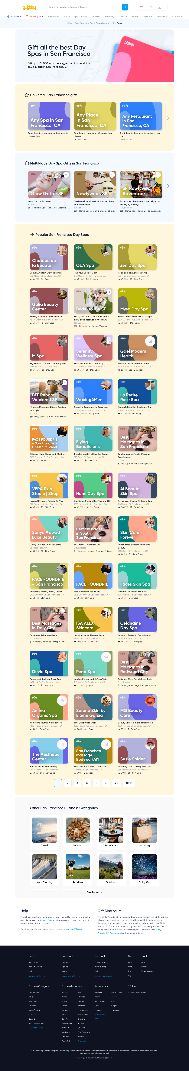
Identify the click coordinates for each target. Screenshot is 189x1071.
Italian (97, 997)
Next (129, 783)
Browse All (82, 1041)
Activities (32, 1006)
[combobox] (87, 7)
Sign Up (65, 967)
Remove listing (100, 967)
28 (116, 783)
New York (65, 1019)
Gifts (69, 23)
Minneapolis (83, 1014)
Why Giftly (66, 962)
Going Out (33, 1019)
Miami (64, 1014)
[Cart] (150, 7)
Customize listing (101, 962)
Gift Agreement (147, 971)
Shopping (144, 845)
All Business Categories (38, 1028)
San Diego (66, 1032)
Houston (81, 1006)
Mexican (98, 1010)
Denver (81, 1001)
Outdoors (32, 1014)
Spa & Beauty (34, 1010)
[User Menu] (161, 7)
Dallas (64, 1001)
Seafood (77, 845)
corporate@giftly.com (70, 976)
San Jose (65, 1037)
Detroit (64, 1006)
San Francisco (84, 1032)
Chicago (81, 997)
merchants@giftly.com (104, 976)
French (114, 997)
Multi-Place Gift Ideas (137, 992)
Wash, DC (66, 1041)
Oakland (81, 1019)
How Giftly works (35, 967)
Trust (129, 971)
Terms (143, 962)
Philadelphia (67, 1023)
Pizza (113, 1001)
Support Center (47, 920)
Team (130, 962)
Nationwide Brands (36, 1023)
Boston (64, 997)
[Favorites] (141, 7)
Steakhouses (116, 992)
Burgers (114, 1006)
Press (130, 967)
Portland (65, 1028)
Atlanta (65, 992)
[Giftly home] (29, 7)
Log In (64, 971)
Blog (129, 976)
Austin (80, 992)
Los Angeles (83, 1010)
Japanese (115, 1010)
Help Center (34, 962)
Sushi (97, 1006)
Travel (44, 845)
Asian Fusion (100, 1001)
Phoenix (81, 1023)
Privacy (144, 967)
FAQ (30, 971)
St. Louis (81, 1028)
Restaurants (111, 845)
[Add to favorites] (69, 102)
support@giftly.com (73, 929)
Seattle (81, 1037)
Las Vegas (66, 1010)
